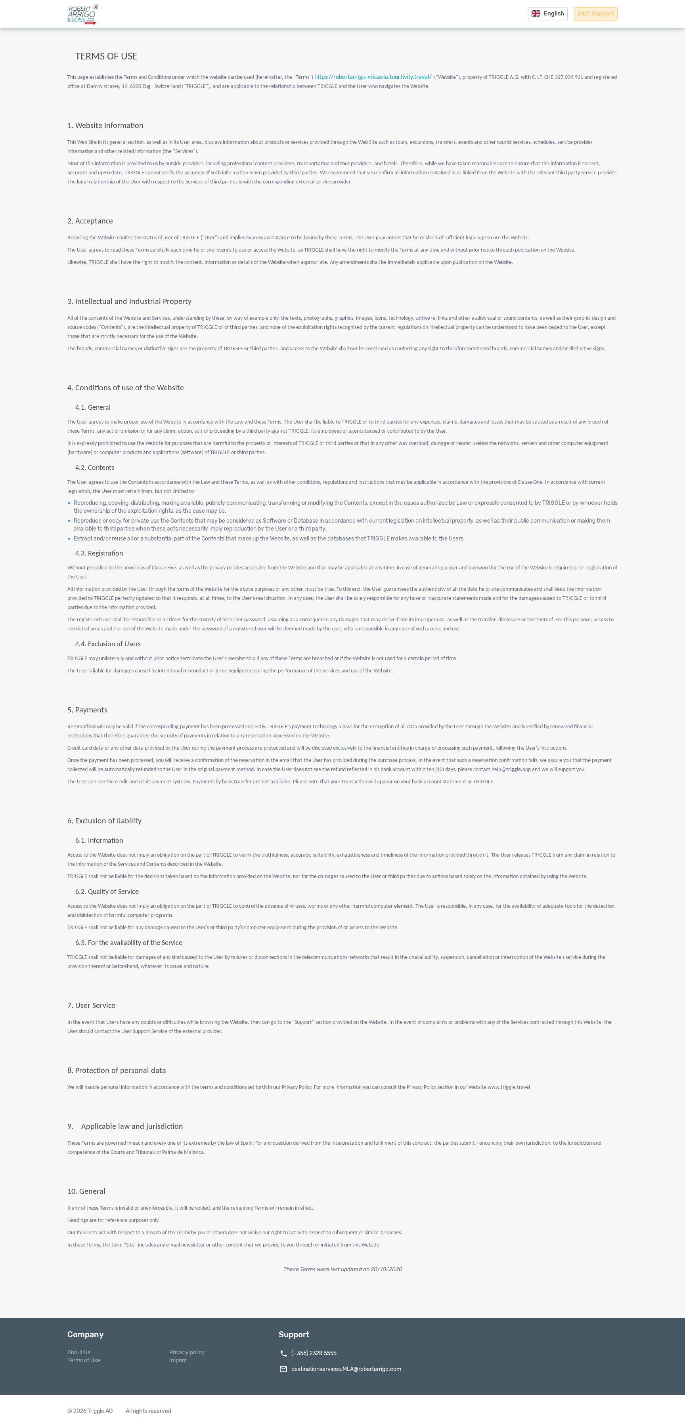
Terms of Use (83, 1360)
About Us (78, 1352)
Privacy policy (187, 1352)
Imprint (178, 1360)
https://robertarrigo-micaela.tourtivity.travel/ (373, 77)
